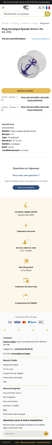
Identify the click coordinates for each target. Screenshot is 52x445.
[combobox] (26, 14)
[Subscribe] (46, 434)
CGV (17, 442)
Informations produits (12, 377)
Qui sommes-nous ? (12, 393)
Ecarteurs (25, 23)
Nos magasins (9, 397)
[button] (49, 9)
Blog (5, 410)
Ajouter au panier (25, 91)
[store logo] (26, 7)
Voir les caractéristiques (14, 38)
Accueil (5, 23)
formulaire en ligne (21, 353)
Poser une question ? (41, 38)
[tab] (8, 125)
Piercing (14, 23)
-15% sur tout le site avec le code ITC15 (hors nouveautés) (26, 2)
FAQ (5, 382)
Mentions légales (27, 442)
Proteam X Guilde (11, 405)
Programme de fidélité (13, 373)
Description (8, 124)
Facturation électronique (14, 414)
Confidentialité (43, 442)
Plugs (35, 23)
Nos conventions (10, 401)
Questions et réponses (26, 168)
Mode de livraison (10, 365)
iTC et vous (8, 369)
